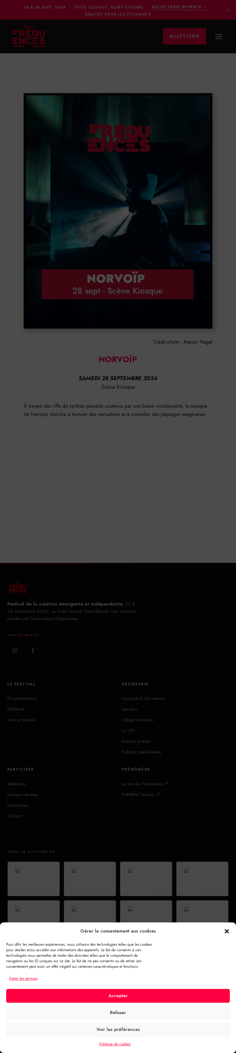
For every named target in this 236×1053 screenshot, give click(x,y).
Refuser (118, 1012)
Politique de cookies (115, 1044)
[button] (227, 931)
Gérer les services (23, 978)
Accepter (118, 995)
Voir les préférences (118, 1029)
